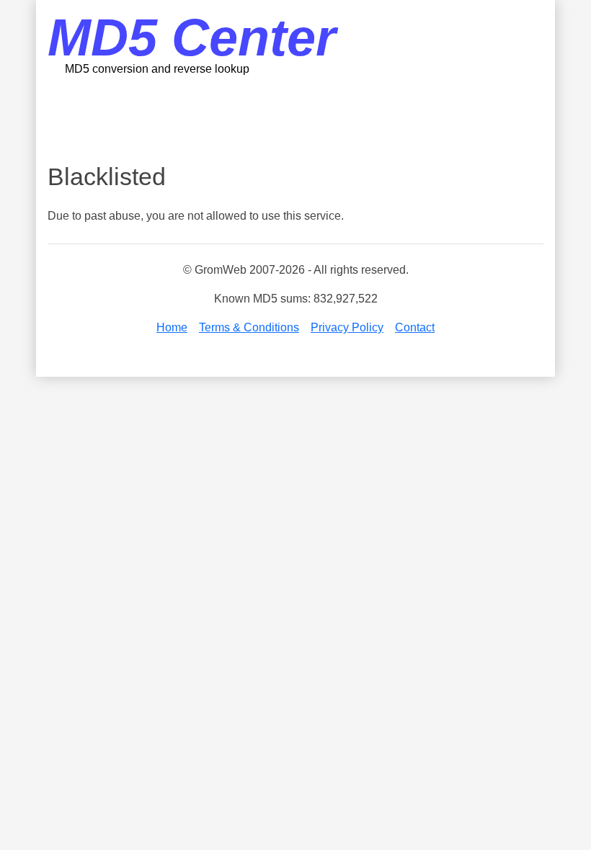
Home (171, 327)
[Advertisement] (310, 118)
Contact (415, 327)
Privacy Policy (347, 327)
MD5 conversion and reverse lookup (157, 69)
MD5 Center (192, 37)
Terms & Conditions (249, 327)
